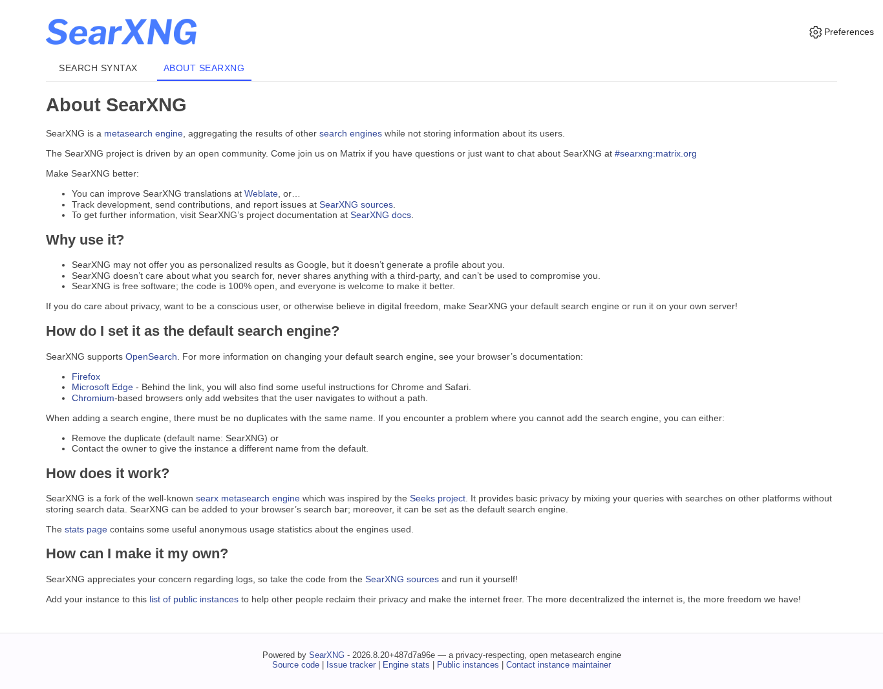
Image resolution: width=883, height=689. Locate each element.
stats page (86, 529)
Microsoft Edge (102, 387)
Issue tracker (351, 665)
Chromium (93, 398)
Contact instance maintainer (558, 665)
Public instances (468, 665)
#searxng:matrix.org (656, 153)
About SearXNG (204, 68)
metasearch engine (143, 133)
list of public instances (194, 599)
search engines (350, 133)
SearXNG (327, 655)
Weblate (261, 193)
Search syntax (98, 68)
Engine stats (406, 665)
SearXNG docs (380, 215)
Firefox (86, 376)
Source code (295, 665)
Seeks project (437, 498)
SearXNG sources (356, 204)
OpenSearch (151, 356)
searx (207, 498)
